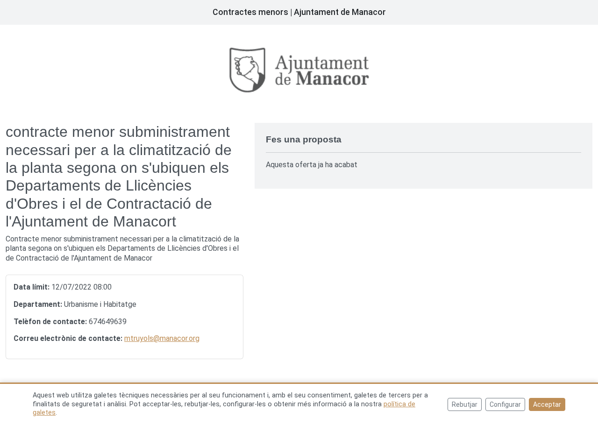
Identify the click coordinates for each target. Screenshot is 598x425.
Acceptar (547, 404)
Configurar (505, 404)
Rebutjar (464, 404)
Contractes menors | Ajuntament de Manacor (299, 12)
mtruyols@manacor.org (161, 338)
